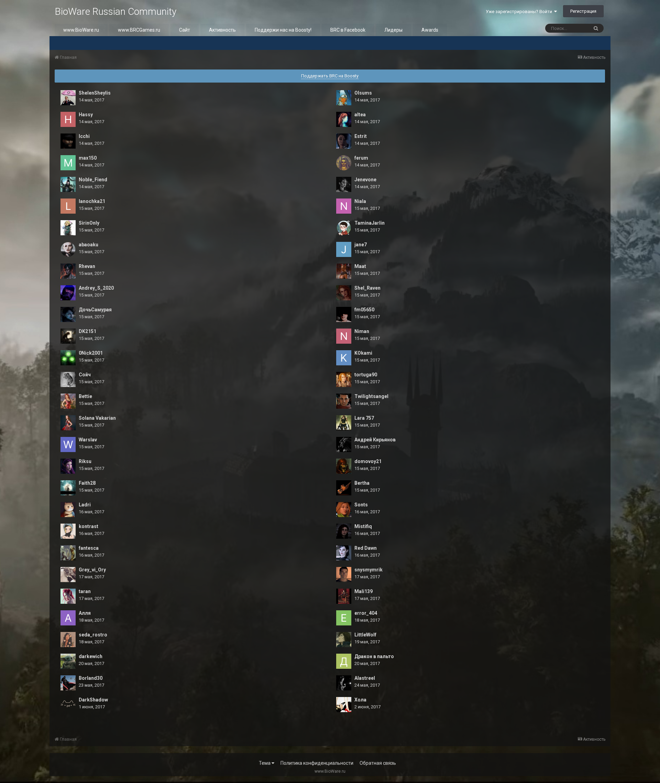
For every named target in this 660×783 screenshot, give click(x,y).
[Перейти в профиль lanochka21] (68, 206)
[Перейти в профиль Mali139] (343, 596)
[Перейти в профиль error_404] (343, 617)
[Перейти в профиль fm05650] (343, 314)
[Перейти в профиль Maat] (343, 271)
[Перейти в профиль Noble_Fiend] (68, 184)
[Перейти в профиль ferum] (343, 162)
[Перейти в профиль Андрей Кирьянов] (343, 444)
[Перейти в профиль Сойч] (68, 379)
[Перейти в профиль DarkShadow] (68, 704)
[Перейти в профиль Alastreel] (343, 682)
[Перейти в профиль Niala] (343, 206)
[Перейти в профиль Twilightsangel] (343, 401)
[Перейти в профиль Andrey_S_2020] (68, 292)
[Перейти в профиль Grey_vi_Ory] (68, 574)
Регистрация (583, 11)
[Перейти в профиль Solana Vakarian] (68, 422)
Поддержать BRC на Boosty (330, 75)
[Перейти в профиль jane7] (343, 249)
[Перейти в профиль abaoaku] (68, 249)
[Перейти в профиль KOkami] (343, 357)
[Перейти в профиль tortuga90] (343, 379)
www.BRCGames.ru (139, 30)
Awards (429, 30)
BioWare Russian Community (115, 11)
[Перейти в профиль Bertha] (343, 487)
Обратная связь (378, 763)
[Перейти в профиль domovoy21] (343, 466)
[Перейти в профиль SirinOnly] (68, 227)
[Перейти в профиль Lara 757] (343, 422)
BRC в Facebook (347, 30)
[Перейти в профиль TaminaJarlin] (343, 227)
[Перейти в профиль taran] (68, 596)
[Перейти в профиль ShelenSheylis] (68, 97)
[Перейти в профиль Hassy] (68, 119)
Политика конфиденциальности (316, 763)
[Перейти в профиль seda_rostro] (68, 639)
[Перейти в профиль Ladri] (68, 509)
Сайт (184, 30)
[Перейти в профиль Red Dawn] (343, 552)
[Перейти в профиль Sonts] (343, 509)
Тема (265, 763)
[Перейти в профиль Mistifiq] (343, 531)
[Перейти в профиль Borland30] (68, 682)
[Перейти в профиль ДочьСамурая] (68, 314)
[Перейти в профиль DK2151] (68, 336)
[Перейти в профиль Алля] (68, 617)
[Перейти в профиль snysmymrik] (343, 574)
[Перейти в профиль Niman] (343, 336)
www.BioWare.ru (81, 30)
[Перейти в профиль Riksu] (68, 466)
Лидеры (393, 30)
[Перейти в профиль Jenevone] (343, 184)
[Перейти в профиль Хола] (343, 704)
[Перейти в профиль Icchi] (68, 141)
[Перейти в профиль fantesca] (68, 552)
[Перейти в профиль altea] (343, 119)
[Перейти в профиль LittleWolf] (343, 639)
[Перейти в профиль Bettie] (68, 401)
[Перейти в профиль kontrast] (68, 531)
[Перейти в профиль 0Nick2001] (68, 357)
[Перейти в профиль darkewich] (68, 661)
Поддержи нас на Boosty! (283, 30)
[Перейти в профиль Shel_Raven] (343, 292)
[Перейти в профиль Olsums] (343, 97)
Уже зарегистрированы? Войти (520, 11)
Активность (222, 30)
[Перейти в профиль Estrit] (343, 141)
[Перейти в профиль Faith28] (68, 487)
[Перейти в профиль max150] (68, 162)
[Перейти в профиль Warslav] (68, 444)
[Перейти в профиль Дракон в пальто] (343, 661)
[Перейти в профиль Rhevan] (68, 271)
